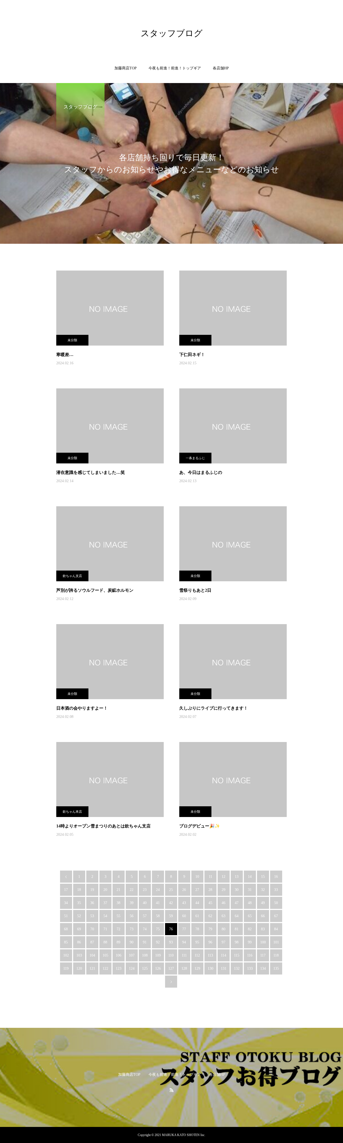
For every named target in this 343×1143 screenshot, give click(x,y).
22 (131, 890)
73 (131, 929)
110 (171, 955)
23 (145, 890)
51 (66, 916)
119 (66, 968)
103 (79, 955)
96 (210, 942)
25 (171, 890)
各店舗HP (221, 68)
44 (197, 903)
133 (250, 968)
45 (210, 903)
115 (236, 955)
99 (250, 942)
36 (92, 903)
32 (263, 890)
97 (223, 942)
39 (131, 903)
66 (263, 916)
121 (92, 968)
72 (118, 929)
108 (145, 955)
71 (105, 929)
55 (118, 916)
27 (197, 890)
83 (263, 929)
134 (263, 968)
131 (223, 968)
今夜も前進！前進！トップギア (174, 68)
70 (92, 929)
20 (105, 890)
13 (236, 877)
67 (276, 916)
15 (263, 877)
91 (145, 942)
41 (158, 903)
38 (118, 903)
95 (197, 942)
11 (210, 877)
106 (118, 955)
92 (158, 942)
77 (184, 929)
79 (210, 929)
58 (158, 916)
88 (105, 942)
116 (249, 955)
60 (184, 916)
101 (276, 942)
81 (236, 929)
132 (237, 968)
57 (145, 916)
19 (92, 890)
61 (197, 916)
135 (276, 968)
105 (105, 955)
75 (158, 929)
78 (197, 929)
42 (171, 903)
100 (263, 942)
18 (79, 890)
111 (184, 955)
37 (105, 903)
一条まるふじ (195, 458)
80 (223, 929)
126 (158, 968)
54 (105, 916)
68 (66, 929)
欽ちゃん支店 (72, 576)
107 (132, 955)
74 (145, 929)
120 (79, 968)
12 (223, 877)
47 (236, 903)
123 (118, 968)
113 (210, 955)
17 (66, 890)
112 (197, 955)
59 (171, 916)
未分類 (72, 340)
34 (66, 903)
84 (276, 929)
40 (145, 903)
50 (276, 903)
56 (131, 916)
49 (263, 903)
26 (184, 890)
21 (118, 890)
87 (92, 942)
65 (250, 916)
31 (250, 890)
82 (250, 929)
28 (210, 890)
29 (223, 890)
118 (276, 955)
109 (158, 955)
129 (197, 968)
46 (223, 903)
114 (223, 955)
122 (105, 968)
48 (250, 903)
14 (250, 877)
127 (171, 968)
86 (79, 942)
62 (210, 916)
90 (131, 942)
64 (236, 916)
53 (92, 916)
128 (184, 968)
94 (184, 942)
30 (236, 890)
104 (92, 955)
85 (66, 942)
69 (79, 929)
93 (171, 942)
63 (223, 916)
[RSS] (171, 1090)
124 (132, 968)
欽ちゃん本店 (72, 812)
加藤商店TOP (125, 68)
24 (158, 890)
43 (184, 903)
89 (118, 942)
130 (210, 968)
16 (276, 877)
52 (79, 916)
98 (236, 942)
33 (276, 890)
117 (263, 955)
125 (145, 968)
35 (79, 903)
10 (197, 877)
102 (66, 955)
